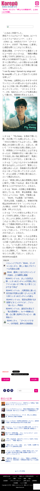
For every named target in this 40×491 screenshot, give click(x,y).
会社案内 (5, 480)
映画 (25, 478)
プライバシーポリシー (15, 480)
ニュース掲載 (23, 483)
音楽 (29, 478)
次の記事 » (34, 379)
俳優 (14, 478)
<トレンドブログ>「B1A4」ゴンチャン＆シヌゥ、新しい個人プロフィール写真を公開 (21, 266)
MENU (37, 6)
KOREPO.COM (6, 476)
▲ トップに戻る (20, 471)
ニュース (15, 476)
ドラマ (19, 478)
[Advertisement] (20, 19)
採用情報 (34, 480)
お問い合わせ (26, 480)
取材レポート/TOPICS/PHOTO (26, 476)
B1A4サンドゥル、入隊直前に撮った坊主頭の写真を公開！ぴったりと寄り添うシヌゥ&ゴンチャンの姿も (21, 293)
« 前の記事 (6, 379)
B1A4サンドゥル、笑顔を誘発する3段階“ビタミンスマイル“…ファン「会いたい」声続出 (21, 302)
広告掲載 (15, 483)
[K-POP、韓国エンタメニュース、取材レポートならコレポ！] (9, 3)
